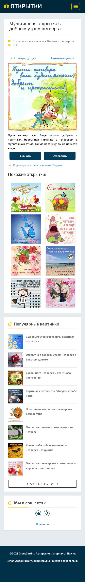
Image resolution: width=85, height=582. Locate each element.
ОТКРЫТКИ (25, 6)
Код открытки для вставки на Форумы (38, 165)
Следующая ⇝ (63, 58)
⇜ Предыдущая (23, 58)
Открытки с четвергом (60, 41)
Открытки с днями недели (28, 41)
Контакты (42, 524)
